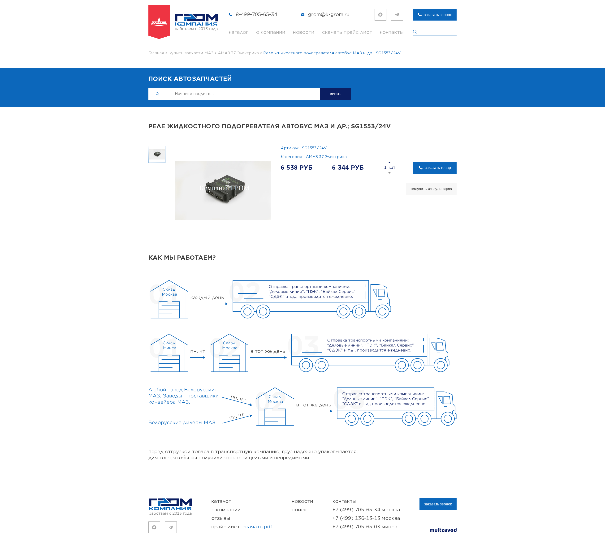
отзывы (220, 518)
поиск (299, 510)
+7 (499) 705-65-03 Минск (365, 527)
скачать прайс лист (347, 32)
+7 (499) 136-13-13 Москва (366, 518)
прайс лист (241, 527)
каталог (238, 32)
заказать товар (438, 168)
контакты (392, 32)
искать (335, 94)
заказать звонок (438, 15)
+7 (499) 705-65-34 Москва (366, 510)
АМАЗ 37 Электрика (326, 157)
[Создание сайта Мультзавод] (443, 530)
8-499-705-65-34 (256, 14)
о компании (270, 32)
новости (303, 32)
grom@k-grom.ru (329, 14)
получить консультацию (431, 189)
